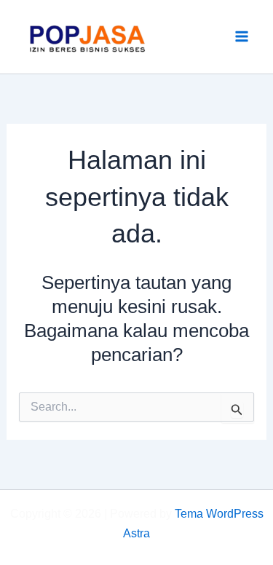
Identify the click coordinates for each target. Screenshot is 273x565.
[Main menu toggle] (242, 37)
